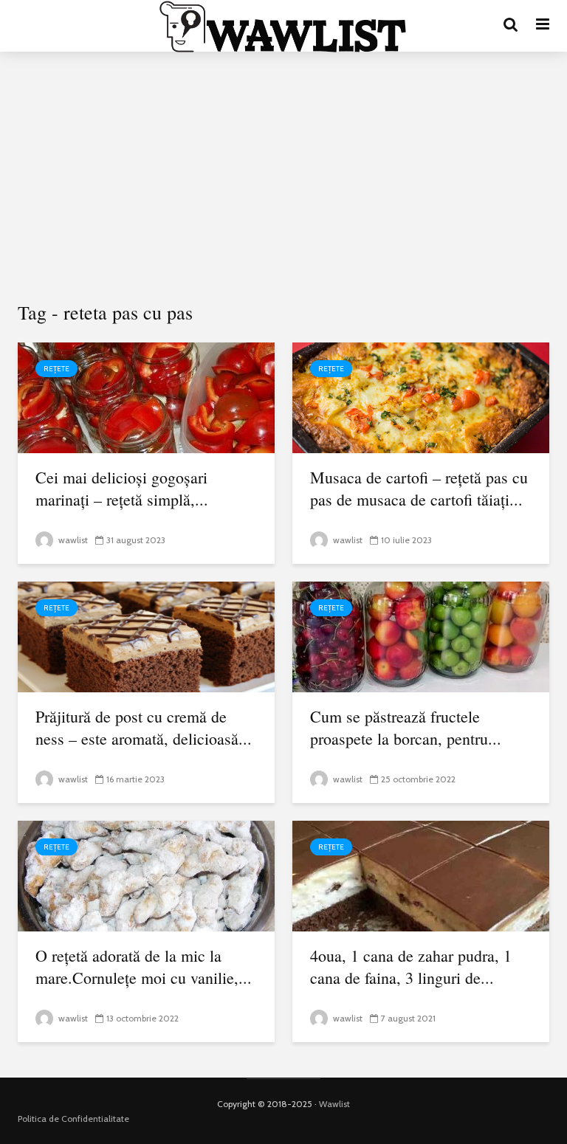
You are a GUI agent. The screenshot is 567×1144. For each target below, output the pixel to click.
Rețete (56, 368)
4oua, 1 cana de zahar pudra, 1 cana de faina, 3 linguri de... (411, 966)
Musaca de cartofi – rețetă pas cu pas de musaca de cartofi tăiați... (419, 488)
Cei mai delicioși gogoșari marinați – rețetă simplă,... (121, 488)
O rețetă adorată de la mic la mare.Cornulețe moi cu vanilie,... (143, 966)
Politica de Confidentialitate (73, 1118)
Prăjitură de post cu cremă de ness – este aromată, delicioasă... (143, 727)
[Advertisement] (283, 177)
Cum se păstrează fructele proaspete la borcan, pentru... (405, 727)
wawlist (72, 539)
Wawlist (334, 1103)
